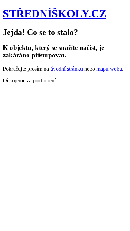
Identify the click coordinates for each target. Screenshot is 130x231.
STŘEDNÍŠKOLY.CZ (54, 13)
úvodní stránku (66, 69)
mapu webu (109, 69)
